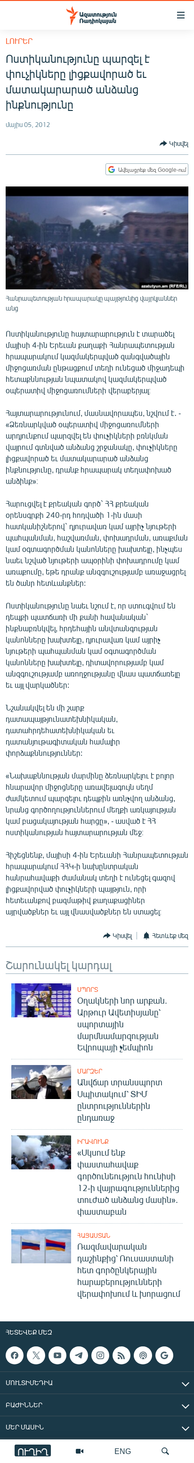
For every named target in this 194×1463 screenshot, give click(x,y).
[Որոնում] (165, 1451)
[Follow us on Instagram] (100, 1355)
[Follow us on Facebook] (15, 1355)
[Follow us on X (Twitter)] (36, 1355)
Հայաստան (93, 1235)
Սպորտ (87, 989)
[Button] (174, 143)
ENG (122, 1450)
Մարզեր (89, 1071)
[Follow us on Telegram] (79, 1355)
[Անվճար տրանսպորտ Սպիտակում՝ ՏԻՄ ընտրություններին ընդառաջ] (41, 1082)
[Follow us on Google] (164, 1355)
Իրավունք (93, 1141)
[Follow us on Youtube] (57, 1355)
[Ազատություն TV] (79, 1451)
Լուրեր (19, 40)
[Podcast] (143, 1355)
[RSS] (121, 1355)
